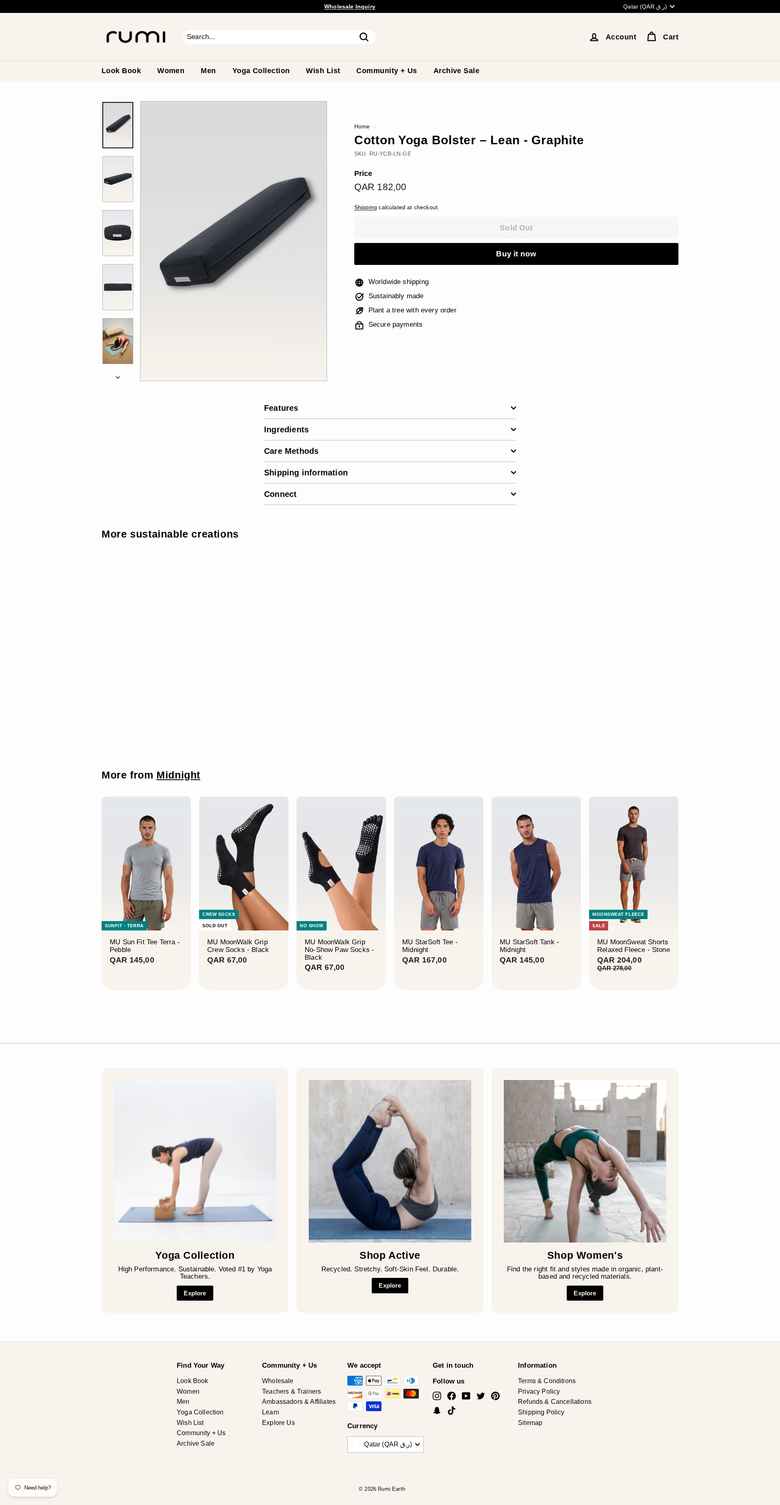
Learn (270, 1412)
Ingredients (286, 429)
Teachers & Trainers (291, 1391)
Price (363, 174)
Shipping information (306, 472)
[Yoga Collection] (195, 1161)
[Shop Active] (390, 1161)
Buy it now (516, 253)
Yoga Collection (261, 71)
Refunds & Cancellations (555, 1401)
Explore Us (278, 1422)
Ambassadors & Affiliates (299, 1401)
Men (208, 71)
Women (170, 71)
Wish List (323, 71)
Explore (195, 1293)
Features (281, 407)
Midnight (178, 775)
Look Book (121, 71)
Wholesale (278, 1380)
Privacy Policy (539, 1391)
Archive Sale (456, 71)
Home (362, 126)
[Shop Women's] (585, 1161)
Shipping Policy (541, 1412)
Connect (280, 494)
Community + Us (386, 71)
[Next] (118, 375)
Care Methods (291, 451)
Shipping (365, 207)
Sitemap (530, 1422)
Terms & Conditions (547, 1380)
